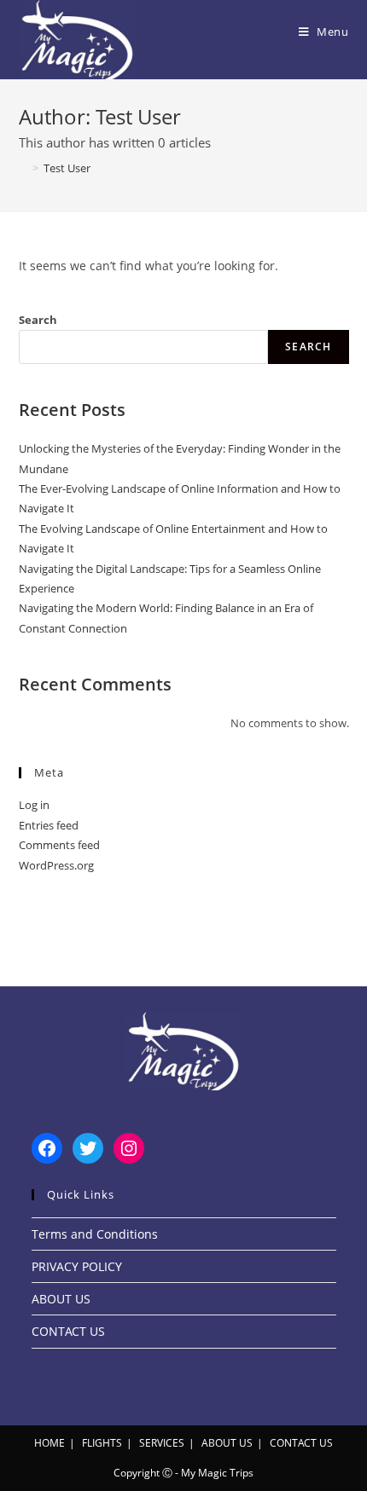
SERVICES (161, 1443)
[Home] (23, 168)
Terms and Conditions (95, 1234)
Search (38, 319)
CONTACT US (68, 1331)
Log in (34, 804)
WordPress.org (56, 865)
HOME (49, 1443)
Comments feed (59, 844)
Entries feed (49, 825)
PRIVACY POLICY (77, 1266)
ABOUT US (61, 1299)
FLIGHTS (102, 1443)
